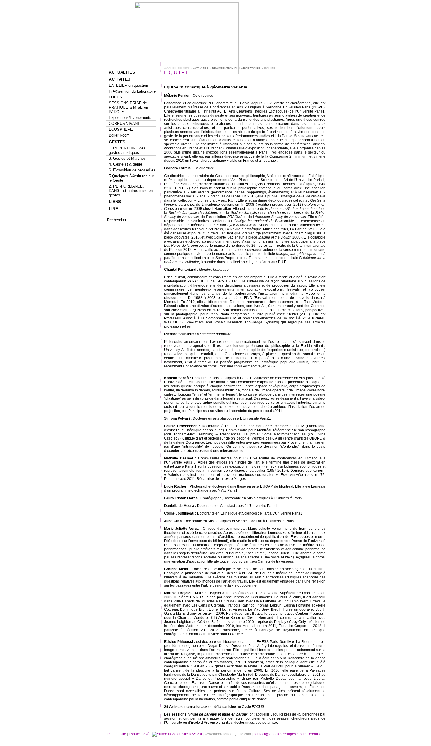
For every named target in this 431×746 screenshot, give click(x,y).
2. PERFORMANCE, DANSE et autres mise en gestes (131, 190)
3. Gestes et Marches (127, 158)
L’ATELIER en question (128, 85)
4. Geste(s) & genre (125, 164)
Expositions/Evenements (130, 117)
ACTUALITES (122, 72)
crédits (314, 734)
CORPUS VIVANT (124, 123)
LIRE (113, 208)
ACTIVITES (119, 79)
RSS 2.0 (195, 734)
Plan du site (116, 734)
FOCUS (115, 97)
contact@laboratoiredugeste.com (280, 734)
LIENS (115, 201)
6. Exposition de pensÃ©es (132, 170)
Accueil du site (177, 68)
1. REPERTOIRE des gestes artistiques (127, 150)
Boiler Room (119, 135)
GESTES (117, 141)
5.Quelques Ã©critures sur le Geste (131, 178)
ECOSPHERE (121, 129)
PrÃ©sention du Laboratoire (132, 91)
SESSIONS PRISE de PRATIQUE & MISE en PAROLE (128, 107)
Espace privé (139, 734)
